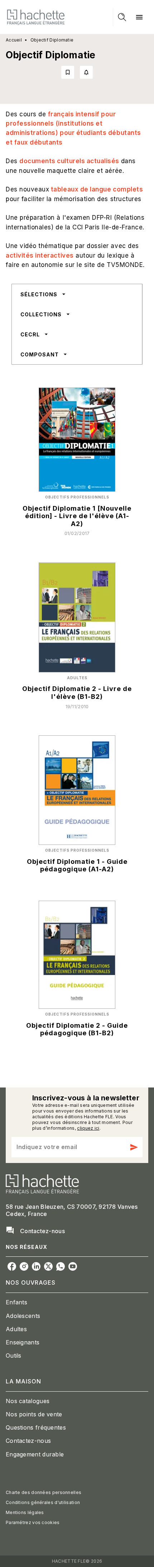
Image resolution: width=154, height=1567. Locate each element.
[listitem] (12, 1266)
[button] (77, 72)
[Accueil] (36, 17)
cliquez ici (88, 1128)
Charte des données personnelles (43, 1492)
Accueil (14, 40)
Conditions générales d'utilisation (43, 1502)
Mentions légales (25, 1512)
